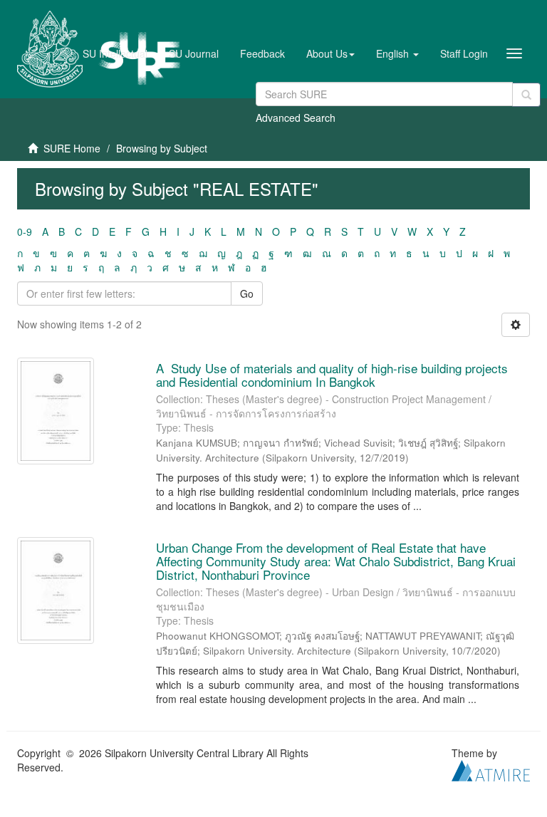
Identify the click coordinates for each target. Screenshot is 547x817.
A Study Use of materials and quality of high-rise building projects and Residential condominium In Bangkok (332, 374)
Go (247, 293)
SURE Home (71, 148)
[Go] (526, 95)
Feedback (262, 53)
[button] (330, 53)
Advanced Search (295, 117)
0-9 (24, 231)
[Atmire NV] (491, 769)
